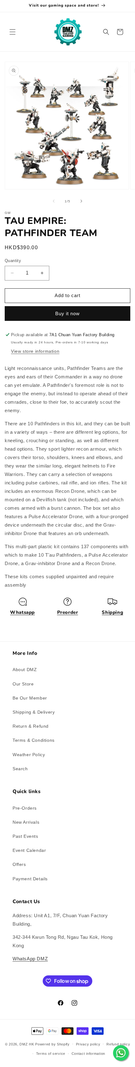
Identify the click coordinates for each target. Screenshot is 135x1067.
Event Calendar (29, 850)
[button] (12, 32)
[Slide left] (54, 201)
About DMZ (25, 669)
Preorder (67, 612)
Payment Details (30, 878)
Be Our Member (30, 697)
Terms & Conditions (34, 740)
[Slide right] (81, 201)
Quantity (13, 260)
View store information (35, 351)
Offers (19, 864)
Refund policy (118, 1044)
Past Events (25, 836)
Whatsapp (22, 612)
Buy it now (67, 313)
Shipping (112, 612)
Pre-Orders (25, 808)
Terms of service (50, 1053)
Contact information (88, 1053)
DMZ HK (26, 1044)
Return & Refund (31, 726)
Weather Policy (29, 754)
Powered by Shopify (52, 1044)
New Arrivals (26, 822)
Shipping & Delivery (34, 712)
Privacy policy (88, 1044)
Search (20, 768)
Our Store (23, 683)
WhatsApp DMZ (30, 958)
